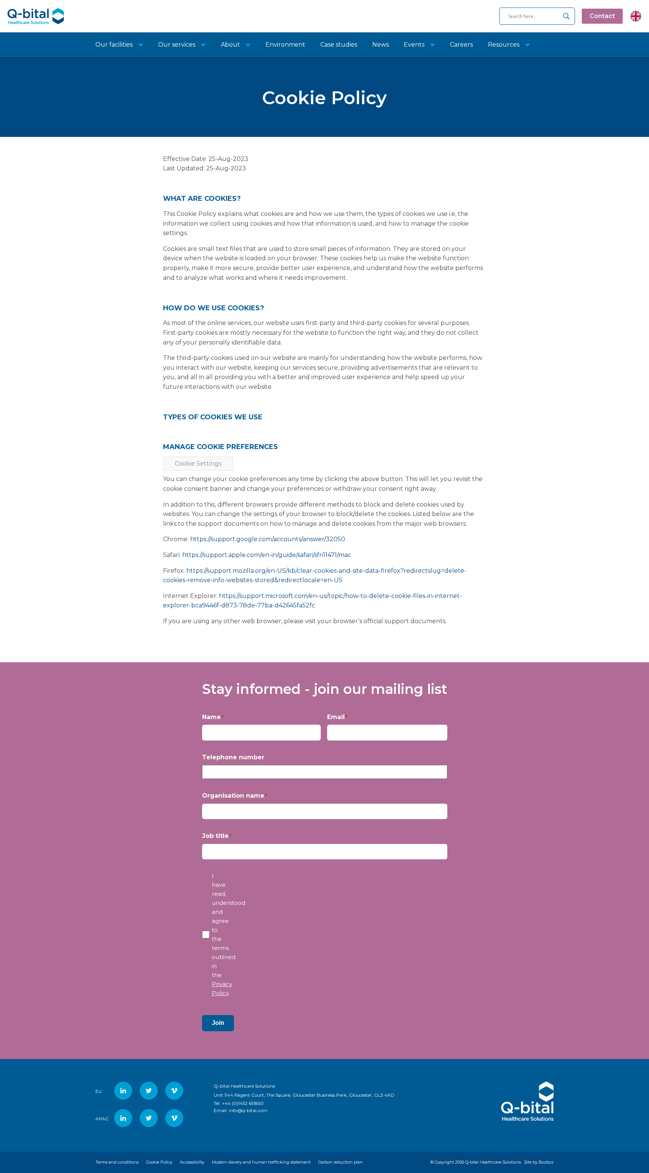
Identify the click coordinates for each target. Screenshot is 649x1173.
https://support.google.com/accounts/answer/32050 (267, 539)
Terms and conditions (117, 1162)
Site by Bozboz (539, 1162)
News (380, 44)
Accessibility (192, 1162)
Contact (602, 16)
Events (414, 44)
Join (218, 1023)
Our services (176, 44)
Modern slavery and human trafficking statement (261, 1162)
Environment (285, 44)
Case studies (338, 44)
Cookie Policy (159, 1162)
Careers (461, 44)
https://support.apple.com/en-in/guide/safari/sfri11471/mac (266, 554)
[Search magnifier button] (566, 16)
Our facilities (114, 44)
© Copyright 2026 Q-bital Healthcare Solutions (475, 1162)
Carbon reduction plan (340, 1162)
